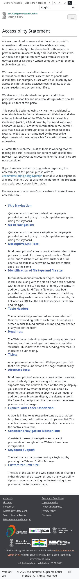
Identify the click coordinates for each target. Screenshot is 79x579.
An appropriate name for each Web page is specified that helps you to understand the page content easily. (41, 360)
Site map (7, 502)
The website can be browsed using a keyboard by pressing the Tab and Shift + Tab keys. (38, 455)
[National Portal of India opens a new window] (39, 531)
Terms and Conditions (53, 498)
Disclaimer (47, 515)
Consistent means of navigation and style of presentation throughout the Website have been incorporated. (38, 438)
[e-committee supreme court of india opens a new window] (19, 543)
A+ (60, 2)
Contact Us (8, 507)
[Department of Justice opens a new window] (62, 531)
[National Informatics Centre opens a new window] (59, 543)
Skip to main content (35, 2)
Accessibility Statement (15, 511)
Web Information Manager (17, 519)
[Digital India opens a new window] (16, 531)
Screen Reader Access (14, 515)
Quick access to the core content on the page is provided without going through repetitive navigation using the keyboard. (41, 213)
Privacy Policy (48, 511)
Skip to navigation (13, 2)
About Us (7, 498)
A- (50, 2)
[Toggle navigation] (72, 17)
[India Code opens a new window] (40, 543)
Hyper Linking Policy (52, 507)
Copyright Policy (50, 502)
